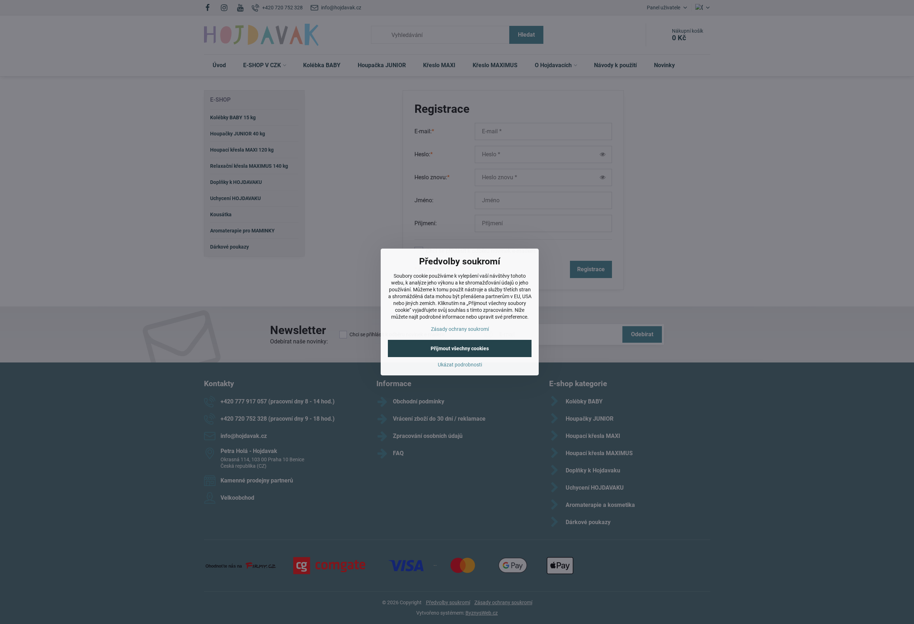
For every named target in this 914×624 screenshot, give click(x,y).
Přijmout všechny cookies (460, 348)
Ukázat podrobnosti (460, 365)
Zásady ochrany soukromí (460, 329)
